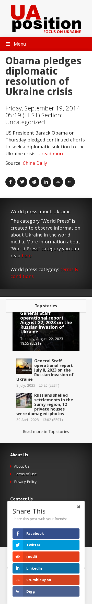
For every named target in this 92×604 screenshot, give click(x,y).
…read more (51, 153)
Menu (20, 44)
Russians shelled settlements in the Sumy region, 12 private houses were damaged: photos (44, 404)
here (27, 255)
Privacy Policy (25, 481)
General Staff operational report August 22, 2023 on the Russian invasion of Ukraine (46, 322)
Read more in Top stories (46, 431)
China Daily (35, 163)
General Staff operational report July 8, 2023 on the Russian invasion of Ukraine (45, 370)
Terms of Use (25, 474)
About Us (21, 466)
